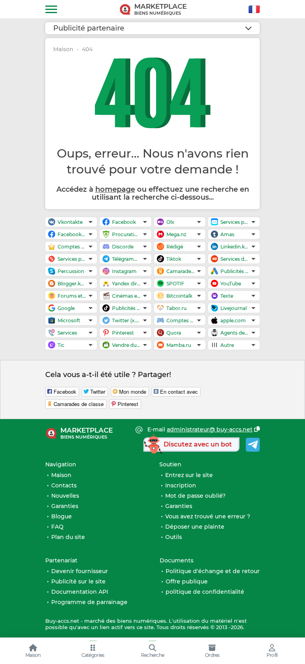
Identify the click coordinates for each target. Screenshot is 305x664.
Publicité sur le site (78, 581)
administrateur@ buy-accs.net (210, 429)
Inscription (180, 485)
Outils (173, 537)
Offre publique (187, 581)
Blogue (61, 516)
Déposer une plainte (194, 526)
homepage (115, 189)
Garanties (64, 506)
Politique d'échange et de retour (213, 571)
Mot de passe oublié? (195, 495)
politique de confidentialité (205, 591)
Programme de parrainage (89, 602)
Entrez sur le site (189, 475)
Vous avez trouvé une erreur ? (207, 516)
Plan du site (68, 537)
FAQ (57, 526)
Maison (63, 49)
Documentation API (79, 591)
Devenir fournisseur (79, 571)
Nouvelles (65, 495)
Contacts (64, 485)
